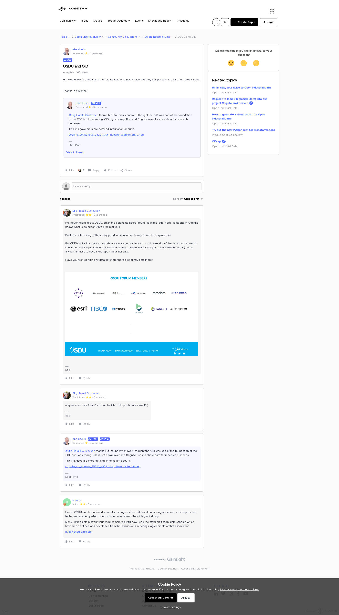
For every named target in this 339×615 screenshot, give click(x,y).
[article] (132, 295)
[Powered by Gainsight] (169, 560)
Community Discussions (123, 36)
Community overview (88, 36)
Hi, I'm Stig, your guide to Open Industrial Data (241, 87)
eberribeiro (79, 49)
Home (63, 36)
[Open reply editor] (132, 186)
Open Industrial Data (157, 36)
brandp (76, 500)
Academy (183, 20)
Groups (97, 20)
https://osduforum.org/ (78, 531)
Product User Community (227, 135)
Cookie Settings (168, 568)
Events (139, 20)
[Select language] (225, 22)
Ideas (84, 20)
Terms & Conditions (142, 568)
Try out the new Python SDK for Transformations (243, 130)
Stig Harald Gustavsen (86, 210)
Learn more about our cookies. (239, 589)
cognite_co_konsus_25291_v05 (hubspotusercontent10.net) (106, 134)
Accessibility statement (195, 568)
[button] (244, 22)
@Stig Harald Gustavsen (83, 115)
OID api (216, 141)
